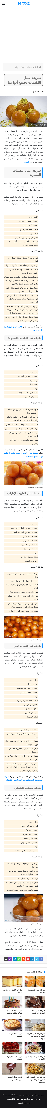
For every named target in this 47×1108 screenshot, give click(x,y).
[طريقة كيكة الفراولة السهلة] (12, 1048)
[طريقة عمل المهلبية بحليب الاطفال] (35, 1048)
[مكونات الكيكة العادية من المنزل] (12, 981)
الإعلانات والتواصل (23, 1103)
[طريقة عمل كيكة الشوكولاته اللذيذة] (35, 1002)
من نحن (37, 1099)
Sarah (42, 92)
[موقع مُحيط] (23, 3)
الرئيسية (34, 67)
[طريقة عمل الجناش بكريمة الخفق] (12, 1069)
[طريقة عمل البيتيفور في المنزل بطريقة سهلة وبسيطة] (35, 1069)
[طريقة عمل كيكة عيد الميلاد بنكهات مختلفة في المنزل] (12, 1002)
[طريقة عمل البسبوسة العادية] (35, 981)
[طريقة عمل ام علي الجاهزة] (12, 1025)
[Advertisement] (23, 34)
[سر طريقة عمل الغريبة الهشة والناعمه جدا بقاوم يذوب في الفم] (35, 1025)
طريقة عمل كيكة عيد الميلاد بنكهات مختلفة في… (14, 1012)
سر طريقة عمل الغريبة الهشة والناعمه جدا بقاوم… (36, 1036)
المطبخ (25, 67)
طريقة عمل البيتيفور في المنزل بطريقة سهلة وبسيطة (36, 1079)
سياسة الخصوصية (26, 1099)
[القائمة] (3, 4)
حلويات (17, 67)
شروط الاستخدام (13, 1099)
